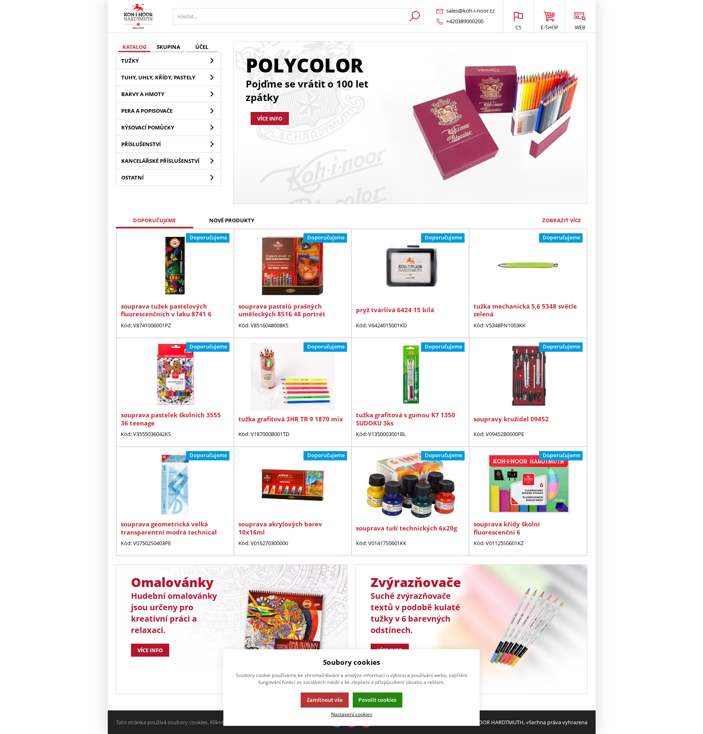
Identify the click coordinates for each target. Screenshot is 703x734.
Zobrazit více (561, 220)
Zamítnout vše (325, 699)
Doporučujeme (154, 220)
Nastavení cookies (351, 714)
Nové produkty (231, 220)
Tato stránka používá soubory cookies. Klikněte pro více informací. (195, 722)
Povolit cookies (377, 699)
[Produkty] (138, 16)
